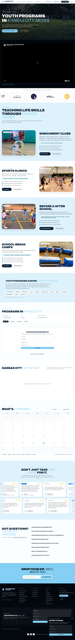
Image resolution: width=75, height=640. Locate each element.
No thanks (51, 636)
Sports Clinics (22, 592)
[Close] (72, 618)
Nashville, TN (35, 592)
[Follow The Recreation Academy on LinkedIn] (8, 600)
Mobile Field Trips (22, 600)
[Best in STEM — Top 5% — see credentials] (31, 634)
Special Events (22, 598)
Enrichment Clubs (22, 590)
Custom (25, 321)
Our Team (48, 592)
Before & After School (23, 596)
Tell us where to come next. (20, 297)
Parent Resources (49, 598)
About (47, 590)
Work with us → (63, 595)
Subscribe (61, 634)
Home (18, 1)
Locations (23, 1)
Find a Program (65, 1)
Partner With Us (56, 1)
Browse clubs (44, 153)
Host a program (24, 30)
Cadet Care (21, 601)
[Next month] (72, 409)
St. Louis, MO (35, 590)
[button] (37, 489)
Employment (48, 594)
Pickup (47, 601)
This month (19, 321)
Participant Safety (49, 600)
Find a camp (6, 265)
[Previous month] (60, 409)
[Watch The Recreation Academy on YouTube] (11, 600)
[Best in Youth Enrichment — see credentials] (34, 634)
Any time (6, 321)
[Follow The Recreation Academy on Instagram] (3, 600)
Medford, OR (35, 596)
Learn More (37, 1)
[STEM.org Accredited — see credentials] (28, 634)
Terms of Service (49, 603)
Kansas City (35, 594)
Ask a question (56, 153)
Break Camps (21, 594)
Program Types (30, 1)
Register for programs (9, 30)
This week (12, 321)
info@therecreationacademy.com (20, 537)
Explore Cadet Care (46, 228)
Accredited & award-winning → (42, 634)
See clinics (6, 189)
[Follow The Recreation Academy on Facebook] (5, 600)
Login (71, 1)
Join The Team (48, 1)
